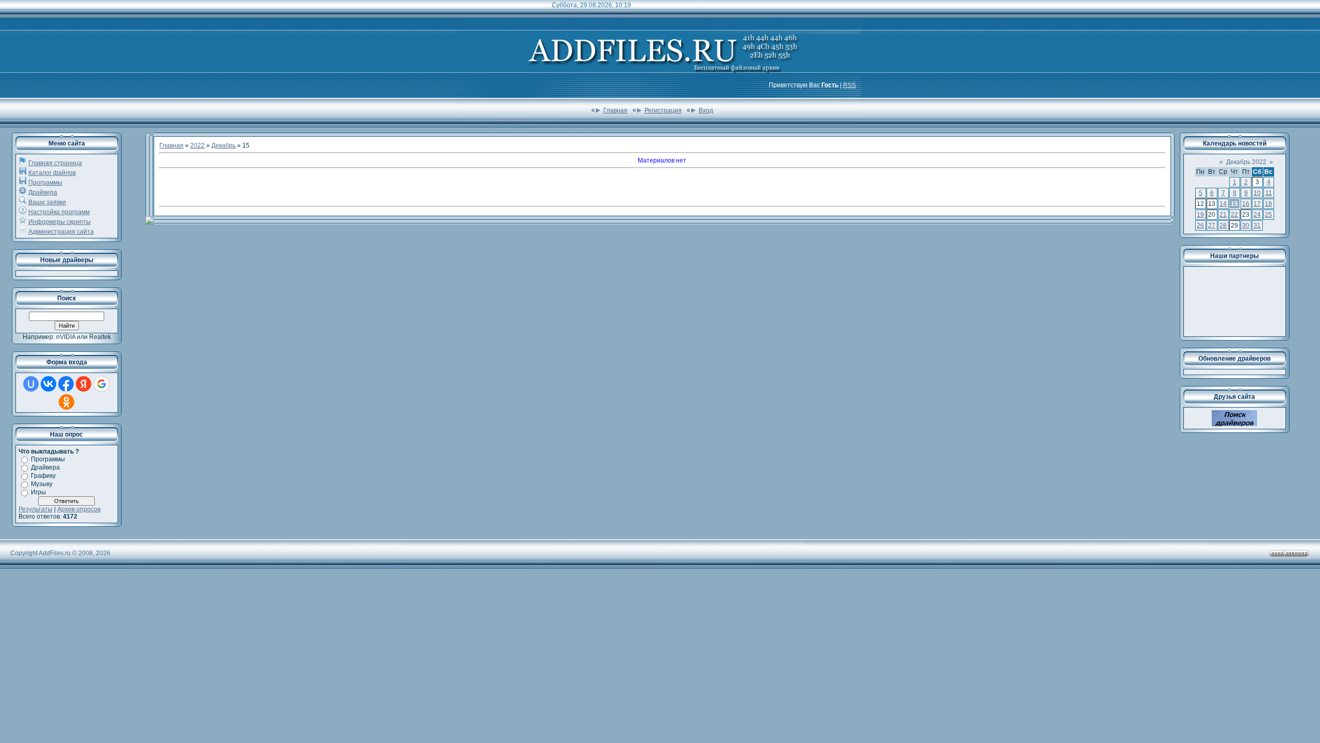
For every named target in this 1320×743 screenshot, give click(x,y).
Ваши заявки (47, 202)
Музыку (42, 484)
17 (1257, 203)
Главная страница (55, 163)
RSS (849, 85)
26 (1200, 225)
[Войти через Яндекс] (83, 384)
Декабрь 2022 (1246, 162)
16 (1245, 203)
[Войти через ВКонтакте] (48, 384)
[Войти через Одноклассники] (66, 402)
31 (1257, 225)
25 (1268, 214)
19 (1200, 214)
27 (1211, 225)
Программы (45, 182)
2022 (197, 145)
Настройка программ (59, 212)
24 (1257, 214)
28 (1223, 225)
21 (1223, 214)
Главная (615, 110)
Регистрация (663, 110)
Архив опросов (79, 509)
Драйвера (42, 192)
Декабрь (223, 145)
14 (1223, 203)
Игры (38, 492)
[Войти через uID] (31, 384)
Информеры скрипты (59, 221)
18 (1268, 203)
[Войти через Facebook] (66, 384)
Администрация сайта (61, 231)
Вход (706, 110)
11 (1268, 193)
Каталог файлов (52, 172)
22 (1234, 214)
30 (1245, 225)
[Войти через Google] (101, 384)
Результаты (36, 509)
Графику (43, 475)
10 (1257, 193)
